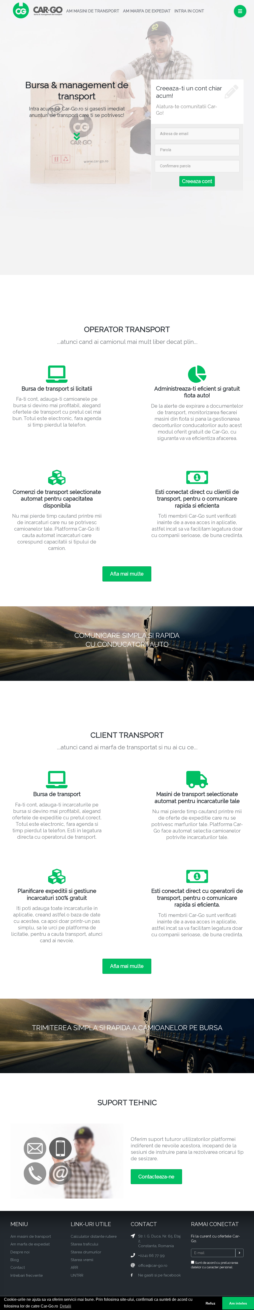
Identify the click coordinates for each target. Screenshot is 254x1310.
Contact (17, 1267)
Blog (14, 1260)
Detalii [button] (65, 1306)
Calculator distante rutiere (94, 1236)
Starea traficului (84, 1244)
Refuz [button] (210, 1303)
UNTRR (77, 1275)
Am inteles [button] (238, 1303)
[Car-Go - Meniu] (240, 11)
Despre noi (20, 1252)
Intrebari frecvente (26, 1275)
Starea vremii (82, 1260)
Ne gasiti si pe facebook (159, 1275)
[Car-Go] (37, 11)
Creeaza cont (197, 181)
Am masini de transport (30, 1236)
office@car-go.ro (152, 1265)
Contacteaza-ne (156, 1177)
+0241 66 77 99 (151, 1255)
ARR (74, 1267)
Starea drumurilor (86, 1252)
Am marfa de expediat (30, 1244)
